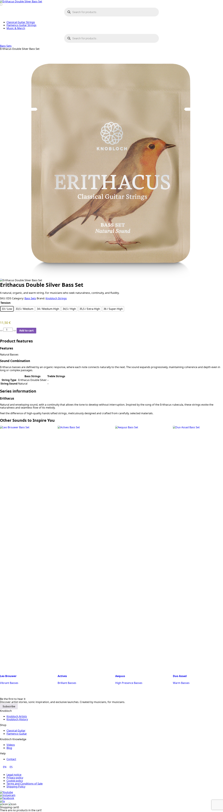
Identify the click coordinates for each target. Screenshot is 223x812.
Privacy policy (15, 777)
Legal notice (14, 774)
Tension (5, 303)
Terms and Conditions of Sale (25, 783)
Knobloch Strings (56, 298)
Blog (9, 748)
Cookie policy (15, 780)
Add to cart (26, 330)
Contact (11, 759)
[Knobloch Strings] (111, 1)
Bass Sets (6, 46)
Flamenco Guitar (17, 733)
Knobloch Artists (17, 716)
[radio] (7, 308)
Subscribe (9, 706)
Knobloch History (17, 719)
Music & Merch (16, 28)
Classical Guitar (16, 730)
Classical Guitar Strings (21, 22)
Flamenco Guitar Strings (21, 25)
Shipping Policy (16, 786)
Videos (11, 745)
